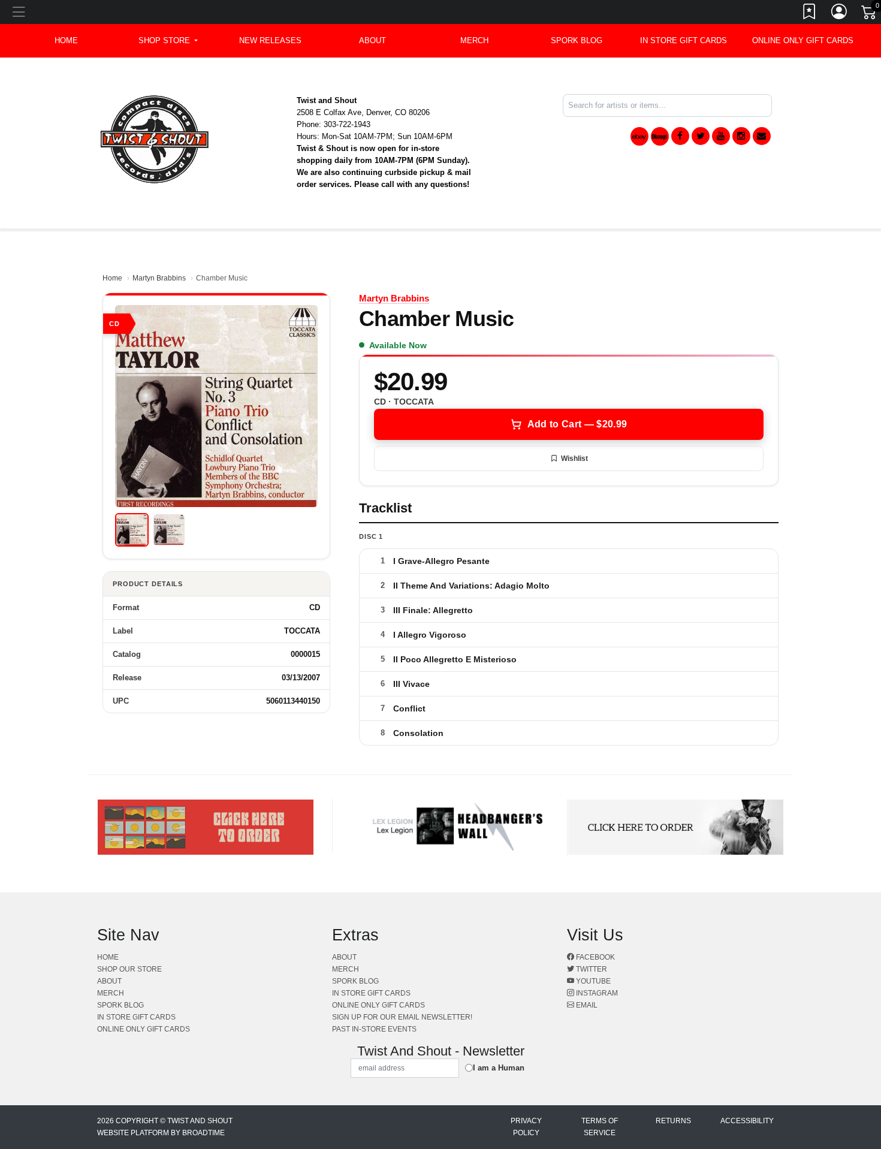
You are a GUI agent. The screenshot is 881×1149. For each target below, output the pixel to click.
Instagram (596, 993)
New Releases (270, 40)
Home (112, 278)
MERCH (474, 40)
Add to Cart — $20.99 (577, 424)
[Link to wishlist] (809, 14)
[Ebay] (639, 136)
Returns (673, 1121)
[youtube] (721, 136)
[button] (168, 41)
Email (586, 1005)
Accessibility (747, 1121)
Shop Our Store (129, 969)
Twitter (590, 969)
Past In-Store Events (374, 1029)
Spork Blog (576, 40)
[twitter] (700, 136)
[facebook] (680, 136)
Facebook (594, 957)
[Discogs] (660, 136)
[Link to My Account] (839, 14)
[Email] (762, 136)
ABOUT (372, 40)
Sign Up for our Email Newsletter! (402, 1017)
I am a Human (498, 1067)
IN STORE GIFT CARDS (683, 40)
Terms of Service (599, 1127)
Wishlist (574, 458)
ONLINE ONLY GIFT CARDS (802, 40)
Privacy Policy (526, 1127)
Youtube (592, 981)
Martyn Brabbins (159, 278)
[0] (869, 14)
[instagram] (741, 136)
